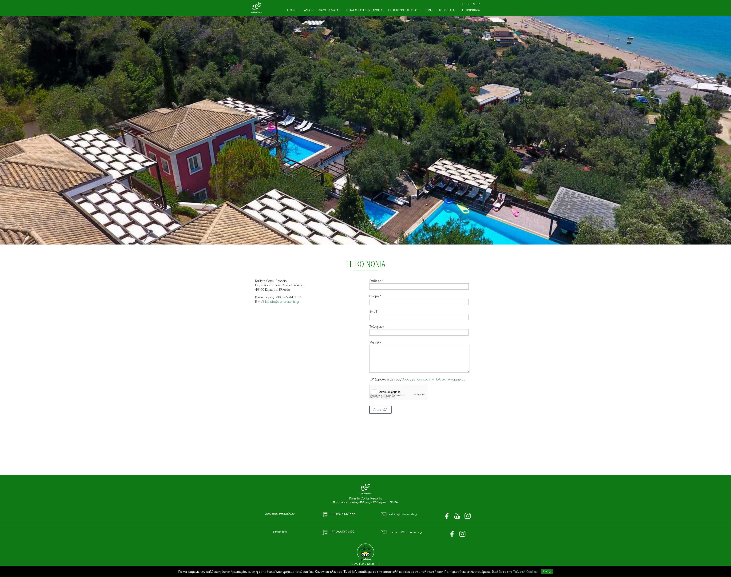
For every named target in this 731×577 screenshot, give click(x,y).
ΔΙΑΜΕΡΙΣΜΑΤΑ (328, 10)
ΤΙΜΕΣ (429, 10)
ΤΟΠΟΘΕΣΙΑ (447, 10)
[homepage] (257, 13)
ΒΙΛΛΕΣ (306, 10)
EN (473, 4)
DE (468, 4)
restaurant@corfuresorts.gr (405, 532)
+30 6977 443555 (342, 514)
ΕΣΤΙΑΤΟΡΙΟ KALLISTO (403, 10)
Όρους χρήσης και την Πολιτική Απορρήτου (433, 379)
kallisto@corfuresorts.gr (282, 301)
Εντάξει (547, 571)
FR (478, 4)
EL (463, 4)
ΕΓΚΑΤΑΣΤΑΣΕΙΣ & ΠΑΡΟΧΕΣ (364, 10)
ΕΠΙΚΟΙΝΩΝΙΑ (471, 10)
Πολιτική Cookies (525, 571)
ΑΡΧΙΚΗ (291, 10)
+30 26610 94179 (342, 532)
